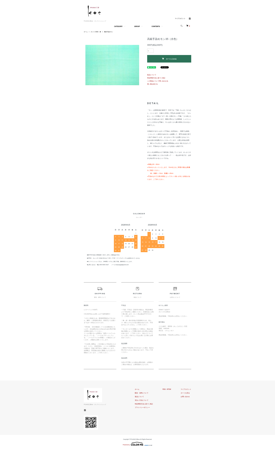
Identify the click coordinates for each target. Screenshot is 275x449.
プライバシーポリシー (142, 407)
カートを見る (185, 393)
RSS (164, 389)
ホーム (86, 32)
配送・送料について (141, 393)
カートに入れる (171, 59)
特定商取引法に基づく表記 (156, 78)
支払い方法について (141, 400)
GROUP (137, 26)
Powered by (126, 445)
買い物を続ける (152, 84)
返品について (151, 75)
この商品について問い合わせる (157, 81)
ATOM (169, 389)
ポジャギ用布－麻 (96, 32)
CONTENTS (156, 26)
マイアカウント (180, 18)
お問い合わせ (185, 396)
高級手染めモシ (108, 32)
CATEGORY (118, 26)
